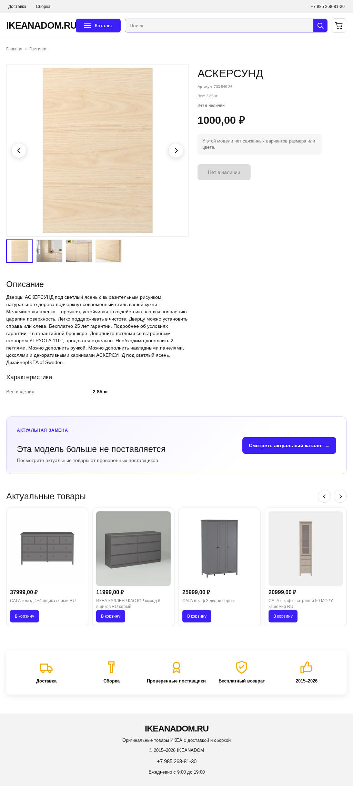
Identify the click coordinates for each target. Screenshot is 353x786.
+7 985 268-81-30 (328, 6)
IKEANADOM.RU (39, 25)
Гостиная (38, 49)
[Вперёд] (340, 496)
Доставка (17, 6)
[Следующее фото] (175, 150)
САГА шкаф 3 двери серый (208, 600)
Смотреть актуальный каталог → (289, 445)
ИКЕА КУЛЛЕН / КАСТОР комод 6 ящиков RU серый (128, 603)
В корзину (24, 616)
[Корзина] (339, 25)
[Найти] (320, 25)
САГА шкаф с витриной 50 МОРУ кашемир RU (301, 603)
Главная (14, 49)
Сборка (43, 6)
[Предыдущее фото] (19, 150)
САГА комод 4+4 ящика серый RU (43, 600)
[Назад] (324, 496)
